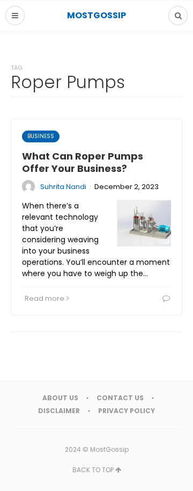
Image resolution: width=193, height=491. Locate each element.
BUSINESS (40, 136)
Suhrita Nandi (63, 187)
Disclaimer (59, 410)
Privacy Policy (126, 410)
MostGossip (109, 449)
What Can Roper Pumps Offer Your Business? (82, 162)
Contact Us (120, 397)
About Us (60, 397)
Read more (44, 298)
